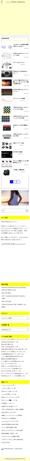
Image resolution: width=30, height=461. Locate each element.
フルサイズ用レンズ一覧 (9, 388)
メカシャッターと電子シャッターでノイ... (13, 339)
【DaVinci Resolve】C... (8, 342)
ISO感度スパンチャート (8, 403)
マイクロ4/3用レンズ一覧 (9, 394)
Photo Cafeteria (12, 458)
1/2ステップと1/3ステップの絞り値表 (12, 430)
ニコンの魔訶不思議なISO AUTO (10, 356)
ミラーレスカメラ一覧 (8, 385)
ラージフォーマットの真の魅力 (10, 368)
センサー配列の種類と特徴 (9, 427)
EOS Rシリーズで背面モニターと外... (12, 351)
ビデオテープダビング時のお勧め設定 (12, 439)
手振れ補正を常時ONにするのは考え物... (12, 349)
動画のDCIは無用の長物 (8, 359)
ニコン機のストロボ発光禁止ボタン (11, 361)
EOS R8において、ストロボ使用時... (11, 376)
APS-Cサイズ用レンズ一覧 (9, 391)
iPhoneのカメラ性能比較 (9, 418)
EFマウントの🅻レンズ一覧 (9, 400)
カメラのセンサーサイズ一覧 (10, 421)
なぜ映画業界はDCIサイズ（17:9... (11, 354)
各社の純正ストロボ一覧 (9, 412)
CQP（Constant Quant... (8, 346)
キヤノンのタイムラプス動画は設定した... (13, 373)
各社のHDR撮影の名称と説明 (10, 424)
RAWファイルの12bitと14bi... (9, 366)
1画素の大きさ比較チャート (9, 406)
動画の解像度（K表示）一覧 (10, 433)
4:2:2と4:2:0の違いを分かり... (9, 371)
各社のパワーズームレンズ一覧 (10, 397)
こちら (17, 244)
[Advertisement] (15, 20)
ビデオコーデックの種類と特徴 (10, 436)
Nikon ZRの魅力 (6, 344)
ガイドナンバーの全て (7, 363)
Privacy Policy (6, 442)
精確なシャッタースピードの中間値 (12, 415)
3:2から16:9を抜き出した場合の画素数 (13, 409)
